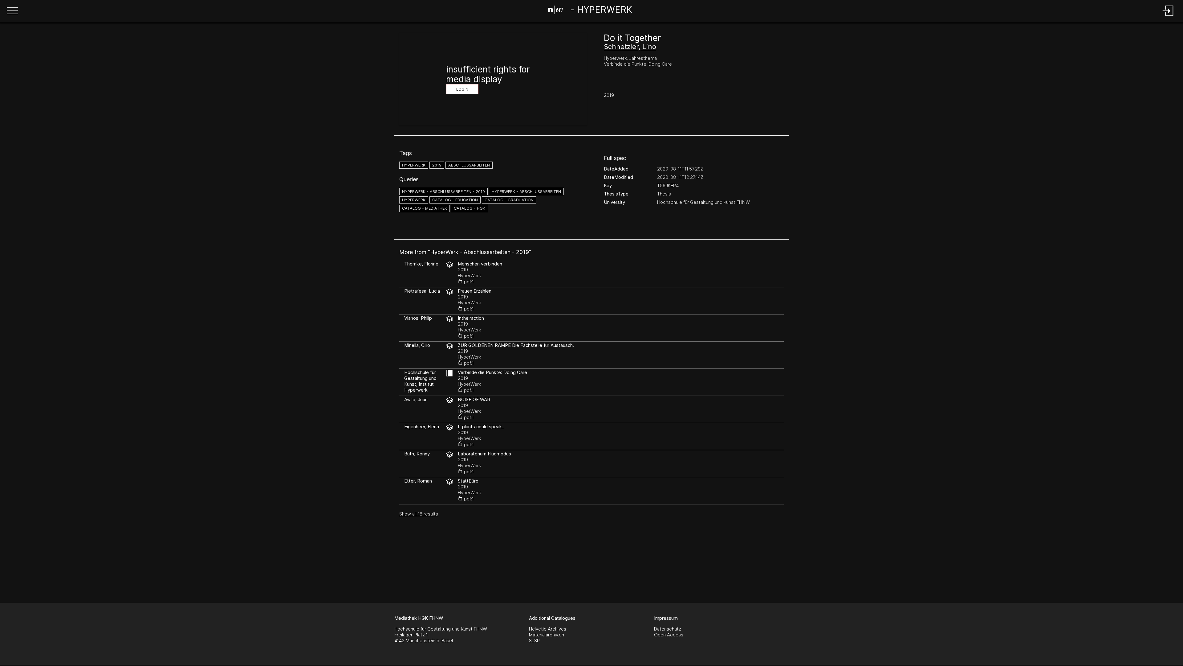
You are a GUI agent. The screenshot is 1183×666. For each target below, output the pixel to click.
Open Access (668, 635)
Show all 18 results (418, 514)
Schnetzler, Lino (630, 47)
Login (462, 89)
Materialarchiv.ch (546, 635)
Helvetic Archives (547, 629)
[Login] (1168, 16)
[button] (12, 11)
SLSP (534, 640)
